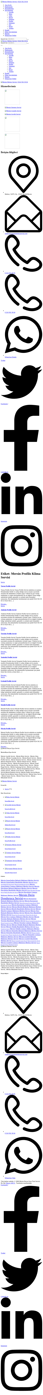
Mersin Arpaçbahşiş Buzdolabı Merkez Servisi (17, 882)
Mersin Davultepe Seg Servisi (11, 892)
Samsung (12, 23)
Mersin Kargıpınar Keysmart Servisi (28, 903)
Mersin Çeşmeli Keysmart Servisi (19, 940)
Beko (10, 14)
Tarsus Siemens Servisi (10, 848)
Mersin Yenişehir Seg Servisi (15, 934)
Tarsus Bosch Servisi (9, 832)
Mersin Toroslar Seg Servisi (7, 922)
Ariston (11, 28)
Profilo (11, 21)
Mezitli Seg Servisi (13, 944)
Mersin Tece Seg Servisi (31, 915)
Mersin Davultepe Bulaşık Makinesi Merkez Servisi (20, 887)
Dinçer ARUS (10, 1183)
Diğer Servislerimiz (11, 32)
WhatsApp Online (10, 35)
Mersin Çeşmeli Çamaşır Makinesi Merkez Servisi (18, 943)
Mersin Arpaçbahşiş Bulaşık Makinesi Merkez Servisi (20, 880)
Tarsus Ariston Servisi (10, 856)
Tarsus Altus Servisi (9, 816)
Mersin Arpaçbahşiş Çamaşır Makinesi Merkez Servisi (18, 885)
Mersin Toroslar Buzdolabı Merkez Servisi (18, 920)
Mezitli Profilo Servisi (8, 705)
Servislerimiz (9, 10)
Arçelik (11, 12)
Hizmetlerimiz (9, 8)
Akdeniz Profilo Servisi (8, 610)
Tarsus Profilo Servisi (8, 586)
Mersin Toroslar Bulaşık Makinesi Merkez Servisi (20, 918)
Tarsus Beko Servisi (9, 801)
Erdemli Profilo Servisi (8, 681)
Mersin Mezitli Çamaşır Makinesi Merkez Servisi (21, 910)
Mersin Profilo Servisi (8, 728)
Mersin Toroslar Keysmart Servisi (33, 921)
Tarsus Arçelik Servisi (10, 809)
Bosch (11, 17)
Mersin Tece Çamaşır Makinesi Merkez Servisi (17, 917)
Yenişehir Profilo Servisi (9, 657)
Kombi (7, 30)
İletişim (7, 34)
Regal (10, 26)
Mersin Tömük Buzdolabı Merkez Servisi (20, 927)
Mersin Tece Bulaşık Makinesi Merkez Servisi (20, 912)
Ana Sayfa (8, 5)
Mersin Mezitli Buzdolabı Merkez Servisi (20, 909)
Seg (10, 25)
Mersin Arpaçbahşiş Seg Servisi (22, 884)
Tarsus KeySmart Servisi (11, 872)
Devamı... (4, 604)
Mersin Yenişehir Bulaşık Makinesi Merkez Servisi (24, 931)
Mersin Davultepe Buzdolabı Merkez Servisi (19, 889)
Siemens (11, 19)
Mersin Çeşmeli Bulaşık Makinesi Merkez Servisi (18, 938)
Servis (3, 582)
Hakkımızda (8, 7)
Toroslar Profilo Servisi (8, 633)
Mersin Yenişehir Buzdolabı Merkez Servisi (16, 933)
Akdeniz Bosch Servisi (10, 824)
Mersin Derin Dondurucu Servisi (18, 896)
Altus (10, 16)
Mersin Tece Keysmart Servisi (19, 915)
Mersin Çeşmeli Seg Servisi (34, 940)
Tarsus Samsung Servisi (10, 864)
